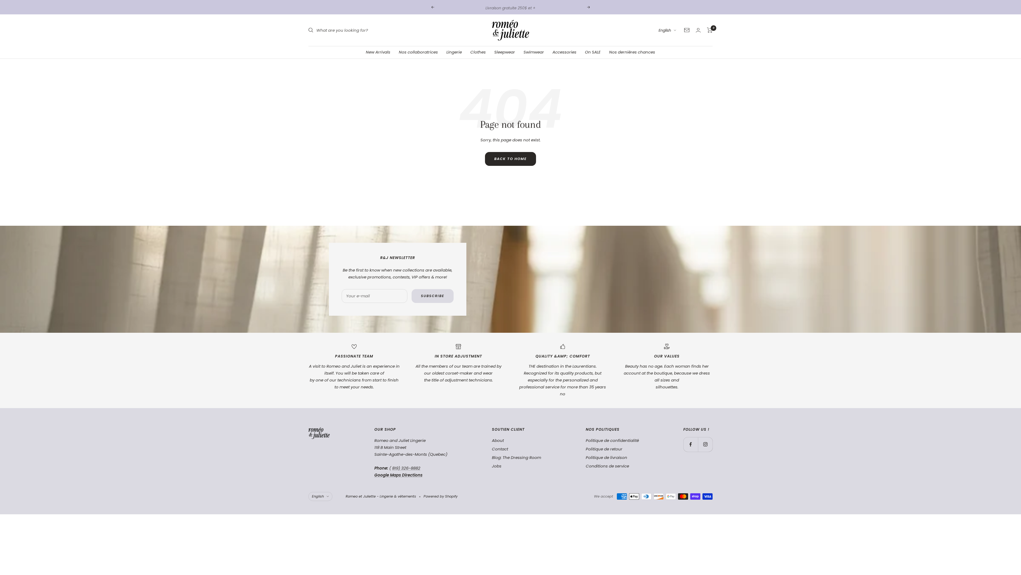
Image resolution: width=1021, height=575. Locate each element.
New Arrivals (378, 52)
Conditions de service (607, 466)
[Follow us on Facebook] (690, 444)
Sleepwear (504, 52)
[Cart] (710, 30)
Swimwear (534, 52)
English (665, 30)
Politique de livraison (606, 457)
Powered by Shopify (441, 496)
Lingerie (454, 52)
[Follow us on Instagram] (705, 444)
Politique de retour (604, 449)
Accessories (564, 52)
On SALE (593, 52)
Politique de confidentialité (612, 440)
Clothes (478, 52)
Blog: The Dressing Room (516, 457)
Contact (500, 449)
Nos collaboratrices (418, 52)
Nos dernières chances (632, 52)
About (498, 440)
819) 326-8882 (406, 468)
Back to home (510, 158)
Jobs (496, 466)
